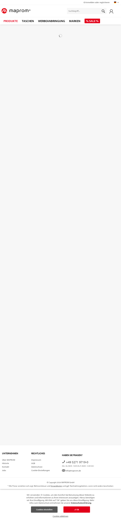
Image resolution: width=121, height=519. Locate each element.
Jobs (4, 470)
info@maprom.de (73, 470)
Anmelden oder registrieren (97, 2)
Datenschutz (36, 466)
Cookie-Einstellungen (40, 470)
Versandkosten (56, 486)
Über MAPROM (8, 460)
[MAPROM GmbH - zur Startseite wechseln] (15, 11)
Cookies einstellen (44, 509)
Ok (77, 509)
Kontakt (5, 466)
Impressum (36, 460)
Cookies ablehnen (60, 516)
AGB (33, 463)
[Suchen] (103, 11)
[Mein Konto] (110, 11)
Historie (5, 463)
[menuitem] (86, 11)
